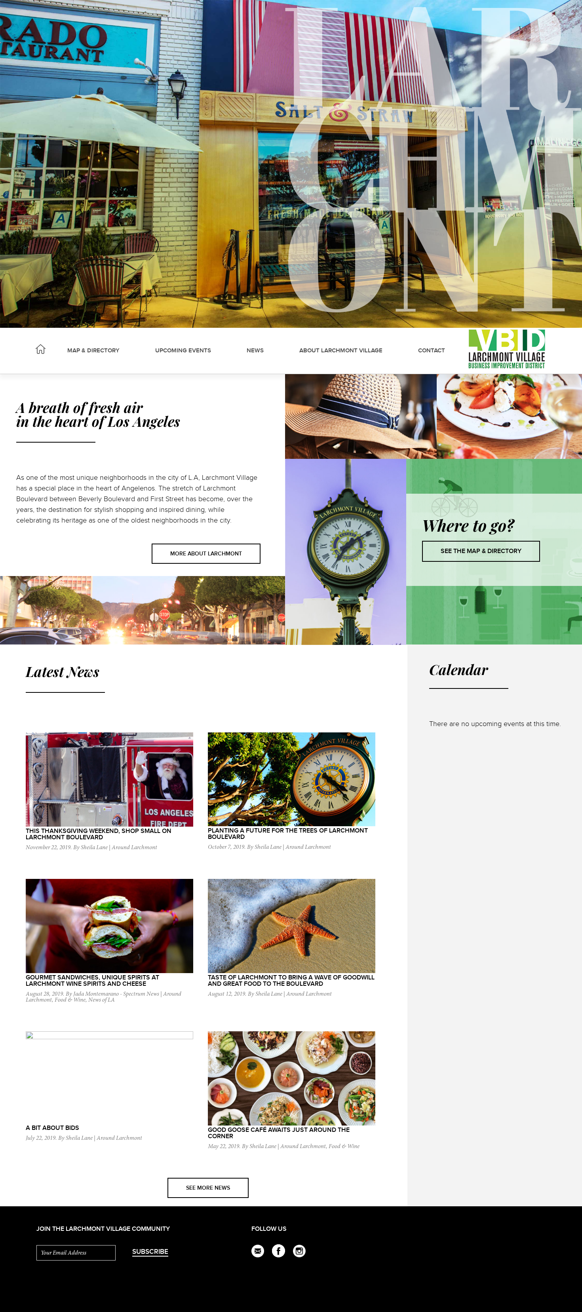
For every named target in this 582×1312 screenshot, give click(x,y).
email (257, 1250)
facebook (278, 1250)
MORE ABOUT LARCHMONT (206, 553)
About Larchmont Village (340, 350)
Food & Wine (70, 1000)
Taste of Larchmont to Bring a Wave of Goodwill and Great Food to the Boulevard (291, 981)
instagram (299, 1250)
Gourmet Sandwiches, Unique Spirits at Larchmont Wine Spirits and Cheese (92, 981)
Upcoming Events (183, 350)
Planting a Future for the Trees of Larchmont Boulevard (288, 834)
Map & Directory (93, 350)
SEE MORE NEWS (208, 1188)
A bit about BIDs (52, 1128)
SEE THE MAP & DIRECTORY (481, 551)
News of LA (101, 1000)
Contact (431, 350)
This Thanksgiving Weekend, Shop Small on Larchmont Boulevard (98, 834)
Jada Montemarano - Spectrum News (116, 994)
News (255, 350)
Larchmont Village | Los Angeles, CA (41, 349)
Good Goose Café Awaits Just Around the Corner (279, 1133)
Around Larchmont (134, 848)
